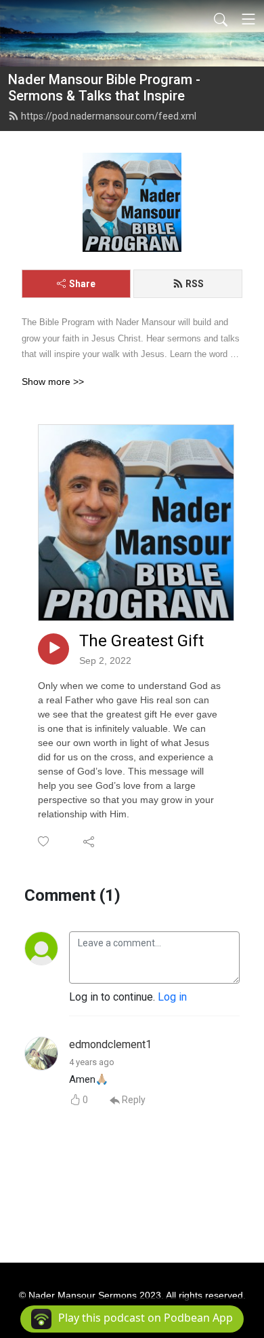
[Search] (220, 19)
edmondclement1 (110, 1044)
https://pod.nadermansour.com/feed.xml (108, 116)
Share (82, 283)
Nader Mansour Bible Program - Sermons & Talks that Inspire (104, 87)
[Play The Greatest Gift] (53, 649)
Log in (172, 996)
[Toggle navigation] (248, 19)
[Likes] (44, 841)
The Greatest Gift (141, 640)
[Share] (89, 841)
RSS (194, 283)
